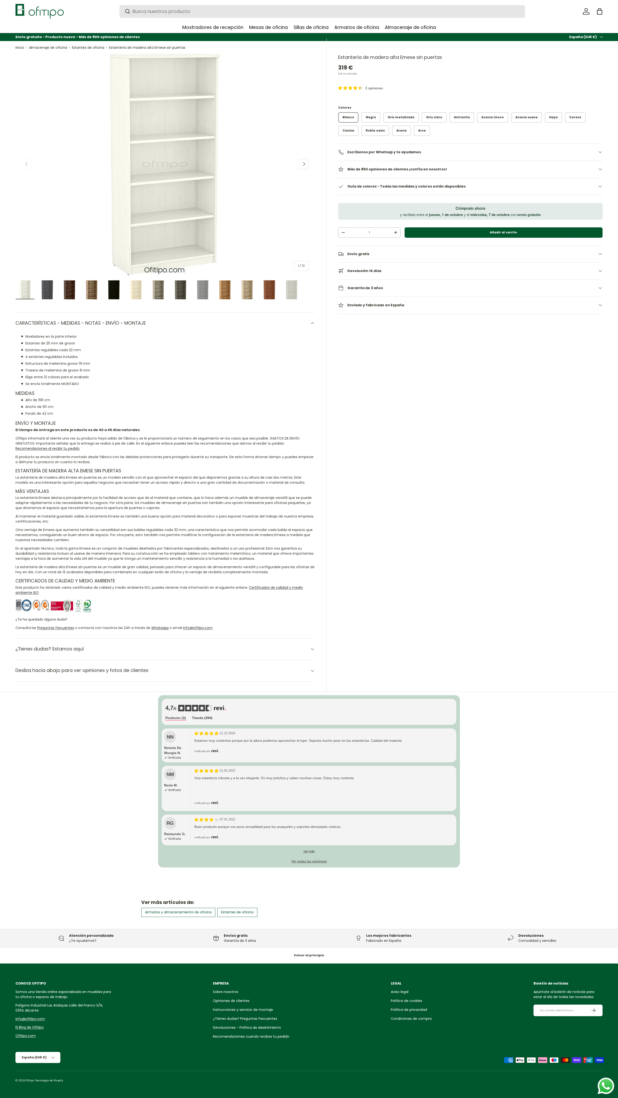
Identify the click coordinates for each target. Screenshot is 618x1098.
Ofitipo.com (25, 1035)
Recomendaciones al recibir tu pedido (47, 448)
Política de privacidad (409, 1009)
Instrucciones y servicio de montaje (243, 1009)
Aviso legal (399, 991)
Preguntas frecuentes (55, 627)
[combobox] (322, 11)
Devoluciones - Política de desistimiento (247, 1027)
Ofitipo (30, 1080)
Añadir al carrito (503, 232)
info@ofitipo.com (198, 627)
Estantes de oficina (88, 47)
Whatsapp (160, 627)
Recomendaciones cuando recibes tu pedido (251, 1036)
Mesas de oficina (268, 27)
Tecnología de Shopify (49, 1080)
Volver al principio (309, 955)
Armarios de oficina (356, 27)
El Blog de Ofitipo (29, 1027)
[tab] (175, 718)
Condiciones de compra (411, 1018)
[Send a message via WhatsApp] (606, 1086)
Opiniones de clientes (231, 1000)
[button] (599, 11)
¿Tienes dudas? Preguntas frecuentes (245, 1018)
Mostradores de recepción (212, 27)
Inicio (19, 47)
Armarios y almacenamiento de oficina (178, 912)
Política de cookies (406, 1000)
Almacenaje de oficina (410, 27)
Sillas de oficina (311, 27)
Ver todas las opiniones (309, 861)
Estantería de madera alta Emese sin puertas (147, 47)
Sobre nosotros (225, 991)
